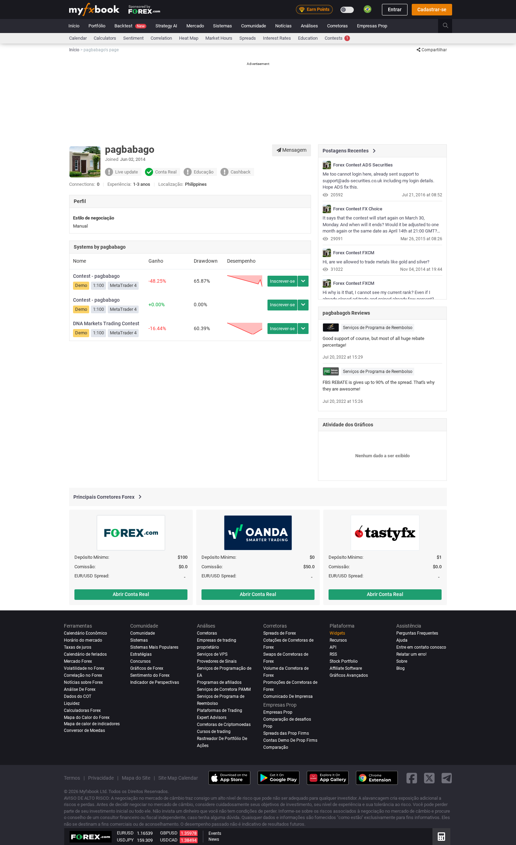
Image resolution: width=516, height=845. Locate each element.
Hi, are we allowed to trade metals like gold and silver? (376, 261)
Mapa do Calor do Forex (87, 717)
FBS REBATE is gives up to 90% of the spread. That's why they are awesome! (379, 386)
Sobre (401, 661)
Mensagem (293, 150)
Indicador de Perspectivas (154, 682)
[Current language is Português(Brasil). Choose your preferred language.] (367, 9)
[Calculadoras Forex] (441, 836)
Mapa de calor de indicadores (92, 723)
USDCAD (169, 840)
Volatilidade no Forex (84, 668)
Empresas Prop (372, 25)
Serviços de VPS (212, 654)
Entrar (395, 9)
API (333, 647)
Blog (400, 668)
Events (215, 833)
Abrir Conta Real (131, 594)
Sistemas (222, 25)
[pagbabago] (327, 165)
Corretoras (337, 25)
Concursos (140, 661)
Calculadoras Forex (82, 710)
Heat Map (188, 38)
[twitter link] (429, 778)
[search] (449, 26)
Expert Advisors (211, 717)
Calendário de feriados (85, 654)
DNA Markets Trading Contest (106, 323)
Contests (336, 38)
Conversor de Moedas (84, 730)
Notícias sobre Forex (83, 682)
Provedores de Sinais (217, 661)
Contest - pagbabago (96, 276)
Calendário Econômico (85, 633)
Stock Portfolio (344, 661)
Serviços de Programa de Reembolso (377, 327)
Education (308, 38)
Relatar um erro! (411, 654)
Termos (72, 777)
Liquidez (72, 703)
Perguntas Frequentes (417, 633)
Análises (309, 25)
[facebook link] (411, 778)
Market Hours (218, 38)
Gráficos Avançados (349, 675)
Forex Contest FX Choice (357, 209)
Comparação (275, 747)
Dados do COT (77, 696)
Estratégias (141, 654)
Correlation (161, 38)
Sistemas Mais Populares (154, 647)
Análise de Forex (79, 689)
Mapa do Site (136, 777)
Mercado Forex (78, 661)
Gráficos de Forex (146, 668)
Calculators (105, 38)
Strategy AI (166, 25)
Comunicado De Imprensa (288, 696)
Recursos (338, 640)
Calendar (78, 38)
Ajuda (402, 640)
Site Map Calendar (178, 777)
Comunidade (253, 25)
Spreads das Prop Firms (286, 733)
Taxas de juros (77, 647)
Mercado (195, 25)
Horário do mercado (83, 640)
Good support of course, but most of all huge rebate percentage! (373, 342)
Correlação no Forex (83, 675)
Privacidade (101, 777)
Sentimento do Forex (150, 675)
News (214, 839)
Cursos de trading (214, 731)
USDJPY (125, 840)
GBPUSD (169, 833)
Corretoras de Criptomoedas (224, 724)
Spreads (247, 38)
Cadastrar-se (431, 9)
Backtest (129, 25)
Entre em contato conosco (421, 647)
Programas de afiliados (219, 682)
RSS (333, 654)
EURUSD (125, 833)
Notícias (283, 25)
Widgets (337, 633)
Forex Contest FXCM (353, 252)
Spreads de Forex (279, 633)
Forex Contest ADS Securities (363, 165)
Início (73, 25)
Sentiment (133, 38)
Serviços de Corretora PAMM (224, 689)
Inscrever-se (282, 281)
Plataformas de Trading (219, 710)
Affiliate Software (346, 668)
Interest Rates (277, 38)
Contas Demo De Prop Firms (290, 740)
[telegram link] (447, 778)
